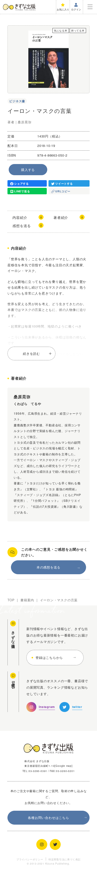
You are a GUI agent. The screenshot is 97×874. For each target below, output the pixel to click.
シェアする (21, 183)
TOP (10, 600)
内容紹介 (19, 217)
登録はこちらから (49, 657)
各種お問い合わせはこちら (48, 817)
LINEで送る (22, 191)
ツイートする (64, 183)
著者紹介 (60, 217)
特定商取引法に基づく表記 (64, 859)
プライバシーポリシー (29, 859)
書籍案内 (27, 600)
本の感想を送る (48, 567)
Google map (63, 766)
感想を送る (21, 225)
